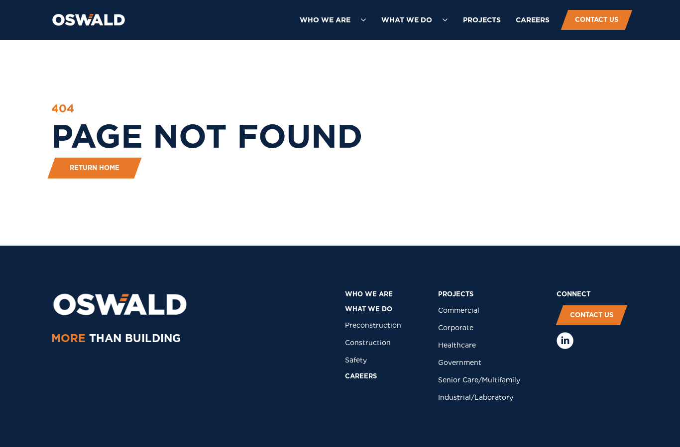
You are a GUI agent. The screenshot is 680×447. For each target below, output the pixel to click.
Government (459, 362)
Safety (356, 360)
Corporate (455, 328)
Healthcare (457, 345)
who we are (369, 294)
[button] (333, 20)
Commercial (458, 310)
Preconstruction (373, 325)
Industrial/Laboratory (475, 397)
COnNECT (573, 294)
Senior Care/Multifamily (479, 380)
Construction (368, 343)
